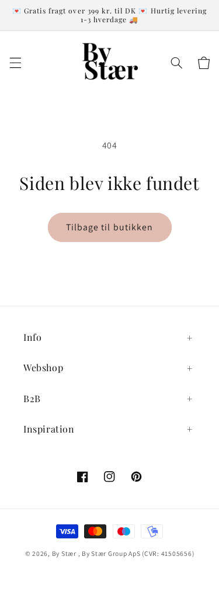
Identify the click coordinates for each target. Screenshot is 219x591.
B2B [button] (32, 398)
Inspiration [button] (49, 429)
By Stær (64, 553)
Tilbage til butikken (109, 227)
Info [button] (32, 337)
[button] (15, 63)
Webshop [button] (43, 367)
